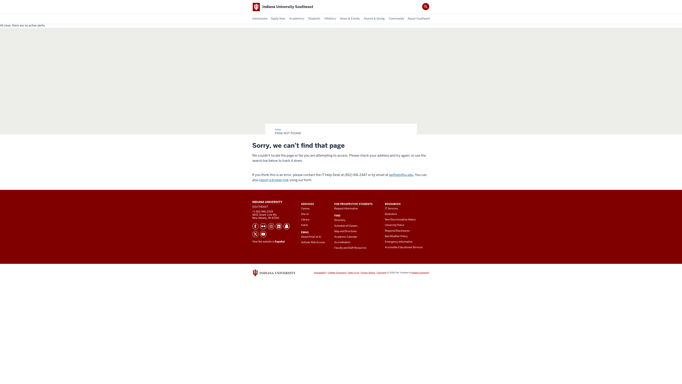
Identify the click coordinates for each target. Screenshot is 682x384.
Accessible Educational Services (404, 247)
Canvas (305, 208)
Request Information (346, 208)
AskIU (304, 225)
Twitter (255, 234)
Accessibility (320, 272)
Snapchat (286, 226)
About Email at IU (311, 236)
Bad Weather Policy (396, 236)
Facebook (255, 226)
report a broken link (274, 180)
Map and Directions (345, 231)
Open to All (353, 272)
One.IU (305, 214)
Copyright (382, 272)
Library (305, 219)
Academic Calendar (345, 236)
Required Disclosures (397, 230)
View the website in (268, 241)
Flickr (263, 226)
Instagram (271, 226)
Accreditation (342, 242)
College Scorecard (337, 272)
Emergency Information (398, 241)
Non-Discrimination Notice (400, 219)
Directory (339, 220)
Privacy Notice (368, 272)
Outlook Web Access (313, 242)
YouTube (263, 234)
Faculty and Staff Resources (350, 247)
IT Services (391, 208)
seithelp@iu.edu (401, 175)
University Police (394, 225)
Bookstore (391, 214)
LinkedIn (279, 226)
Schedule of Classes (346, 225)
